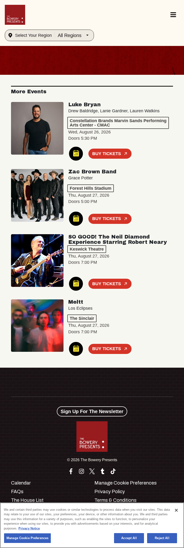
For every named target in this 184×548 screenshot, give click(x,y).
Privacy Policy (109, 491)
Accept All (129, 538)
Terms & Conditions (115, 500)
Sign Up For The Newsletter (92, 411)
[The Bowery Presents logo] (15, 15)
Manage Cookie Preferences (27, 538)
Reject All (162, 538)
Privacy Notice (29, 528)
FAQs (17, 491)
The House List (27, 500)
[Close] (176, 510)
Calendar (21, 482)
